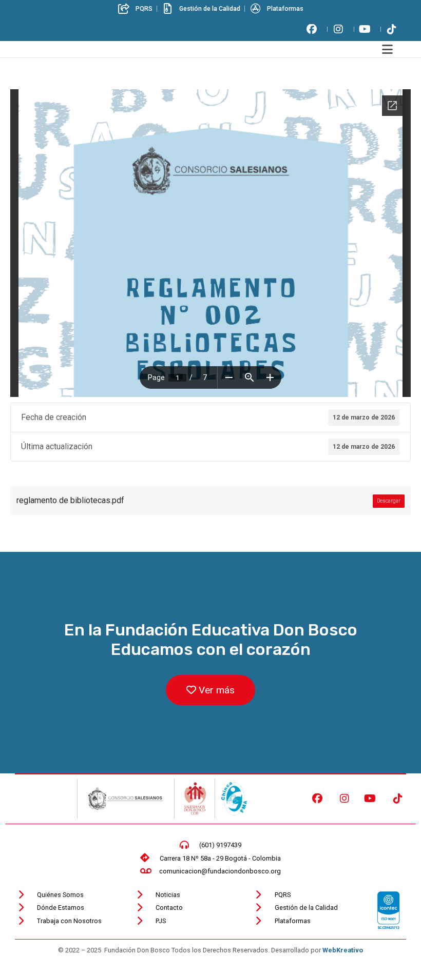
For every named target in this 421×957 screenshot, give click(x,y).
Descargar (388, 501)
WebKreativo (342, 950)
